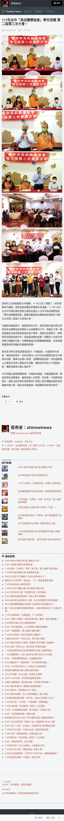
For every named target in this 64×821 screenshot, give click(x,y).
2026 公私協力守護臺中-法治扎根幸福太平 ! (25, 576)
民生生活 (28, 11)
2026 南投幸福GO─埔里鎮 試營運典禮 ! (23, 686)
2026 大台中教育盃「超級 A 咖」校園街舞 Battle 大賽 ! (30, 721)
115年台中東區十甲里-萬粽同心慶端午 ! (23, 634)
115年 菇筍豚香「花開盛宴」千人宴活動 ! (24, 614)
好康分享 (50, 11)
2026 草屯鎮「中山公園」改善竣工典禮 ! (24, 674)
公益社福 (18, 441)
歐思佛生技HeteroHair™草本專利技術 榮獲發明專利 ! (29, 717)
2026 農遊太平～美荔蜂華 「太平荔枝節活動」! (27, 662)
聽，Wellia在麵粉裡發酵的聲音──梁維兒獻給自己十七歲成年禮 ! (33, 609)
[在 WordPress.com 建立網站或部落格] (32, 813)
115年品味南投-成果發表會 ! (18, 584)
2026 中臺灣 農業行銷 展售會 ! (19, 564)
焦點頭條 (39, 11)
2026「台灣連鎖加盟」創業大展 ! (20, 713)
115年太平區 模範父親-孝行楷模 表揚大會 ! (25, 588)
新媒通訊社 (16, 3)
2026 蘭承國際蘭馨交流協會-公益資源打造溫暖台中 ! (29, 603)
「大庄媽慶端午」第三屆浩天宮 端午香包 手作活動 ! (29, 654)
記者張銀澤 (25, 449)
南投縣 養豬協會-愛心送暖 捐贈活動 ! (22, 670)
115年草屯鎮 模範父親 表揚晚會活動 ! (22, 572)
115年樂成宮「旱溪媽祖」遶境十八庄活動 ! (25, 737)
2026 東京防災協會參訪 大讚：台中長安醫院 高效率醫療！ (32, 600)
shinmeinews (10, 30)
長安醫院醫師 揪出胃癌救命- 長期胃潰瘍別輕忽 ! (39, 493)
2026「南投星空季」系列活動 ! (19, 741)
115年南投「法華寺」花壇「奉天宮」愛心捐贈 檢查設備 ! (39, 501)
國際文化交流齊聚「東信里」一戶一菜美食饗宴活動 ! (29, 580)
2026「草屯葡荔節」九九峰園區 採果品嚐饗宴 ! (27, 626)
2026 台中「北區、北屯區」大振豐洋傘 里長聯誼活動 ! (30, 725)
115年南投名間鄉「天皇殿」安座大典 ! (23, 757)
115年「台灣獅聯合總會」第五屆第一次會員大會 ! (28, 709)
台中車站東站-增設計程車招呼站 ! (33, 475)
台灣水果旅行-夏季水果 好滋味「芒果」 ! (37, 507)
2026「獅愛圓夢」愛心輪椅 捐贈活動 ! (23, 630)
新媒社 (34, 449)
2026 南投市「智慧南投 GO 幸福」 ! (22, 689)
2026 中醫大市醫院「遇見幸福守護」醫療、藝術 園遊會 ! (31, 618)
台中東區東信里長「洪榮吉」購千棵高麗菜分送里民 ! (40, 517)
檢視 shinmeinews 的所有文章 (26, 433)
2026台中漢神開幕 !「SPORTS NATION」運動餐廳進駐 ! (31, 753)
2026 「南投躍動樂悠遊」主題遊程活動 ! (24, 658)
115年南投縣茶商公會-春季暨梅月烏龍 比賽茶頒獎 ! (39, 533)
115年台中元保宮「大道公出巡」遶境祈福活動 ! (27, 729)
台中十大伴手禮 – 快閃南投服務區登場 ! (23, 677)
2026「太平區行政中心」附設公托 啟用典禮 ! (26, 666)
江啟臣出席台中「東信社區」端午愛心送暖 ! (25, 638)
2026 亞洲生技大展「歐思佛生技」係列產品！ (26, 592)
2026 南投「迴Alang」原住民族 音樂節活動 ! (26, 646)
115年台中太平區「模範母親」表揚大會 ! (24, 749)
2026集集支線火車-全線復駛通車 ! (21, 622)
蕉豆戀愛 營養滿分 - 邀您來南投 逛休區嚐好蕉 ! (40, 539)
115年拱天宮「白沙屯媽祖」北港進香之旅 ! (25, 745)
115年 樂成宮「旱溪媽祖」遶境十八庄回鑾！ (26, 705)
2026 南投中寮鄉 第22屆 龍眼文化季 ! (35, 467)
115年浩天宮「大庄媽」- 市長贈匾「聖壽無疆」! (27, 701)
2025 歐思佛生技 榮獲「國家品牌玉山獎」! (38, 523)
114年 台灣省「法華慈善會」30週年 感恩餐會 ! (40, 483)
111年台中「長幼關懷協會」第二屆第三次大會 (25, 445)
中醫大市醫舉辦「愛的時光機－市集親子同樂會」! (28, 681)
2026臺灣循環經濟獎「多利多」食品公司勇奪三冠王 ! (30, 697)
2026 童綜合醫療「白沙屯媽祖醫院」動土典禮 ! (27, 693)
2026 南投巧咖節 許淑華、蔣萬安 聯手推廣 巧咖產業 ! (30, 642)
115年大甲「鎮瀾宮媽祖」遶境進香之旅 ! (24, 733)
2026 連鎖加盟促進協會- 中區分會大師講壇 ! (25, 596)
